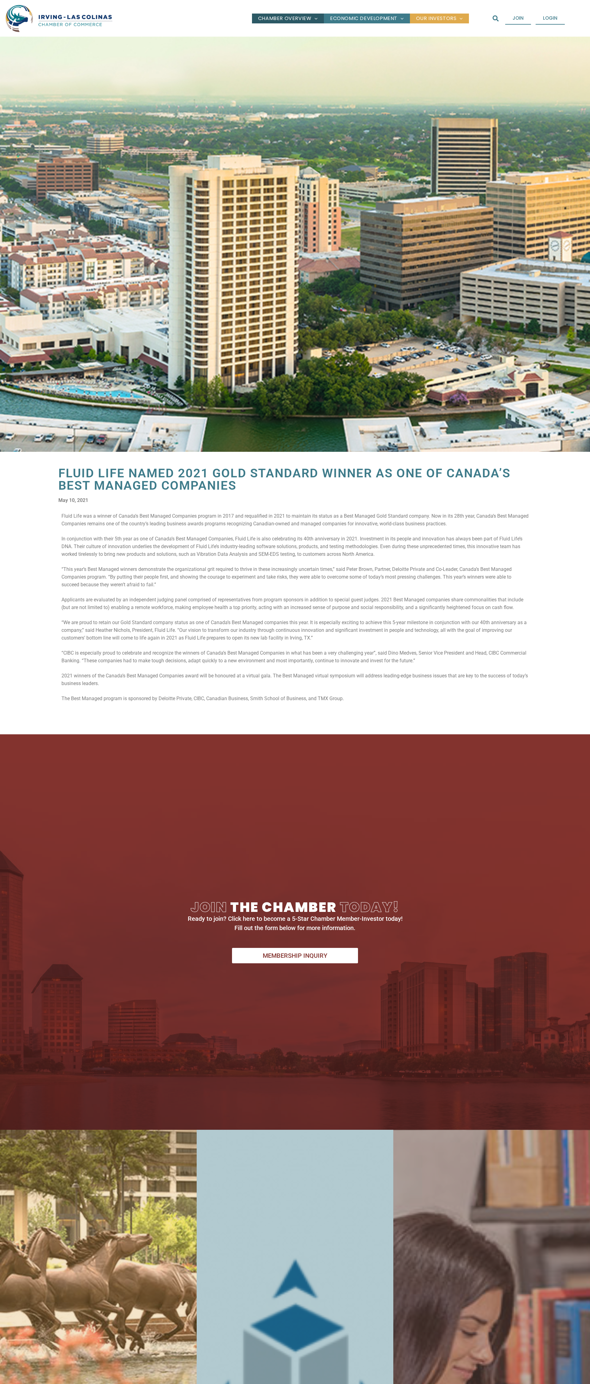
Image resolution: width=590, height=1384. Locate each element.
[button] (495, 18)
